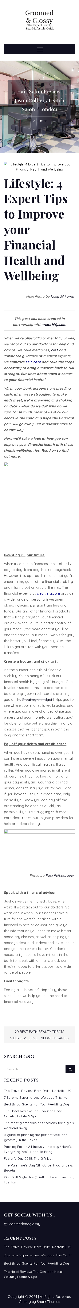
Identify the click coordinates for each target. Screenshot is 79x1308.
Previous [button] (4, 111)
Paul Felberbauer (60, 875)
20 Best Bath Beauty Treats (39, 1032)
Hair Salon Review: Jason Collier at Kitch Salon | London (39, 100)
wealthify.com (54, 324)
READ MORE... (39, 121)
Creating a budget (37, 699)
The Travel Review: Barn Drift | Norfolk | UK (37, 1091)
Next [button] (75, 111)
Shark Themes (48, 1302)
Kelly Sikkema (62, 296)
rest (54, 350)
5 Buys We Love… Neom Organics (39, 1038)
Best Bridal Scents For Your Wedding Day (36, 1104)
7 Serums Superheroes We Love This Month (38, 1098)
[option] (39, 107)
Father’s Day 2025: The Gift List (28, 1159)
